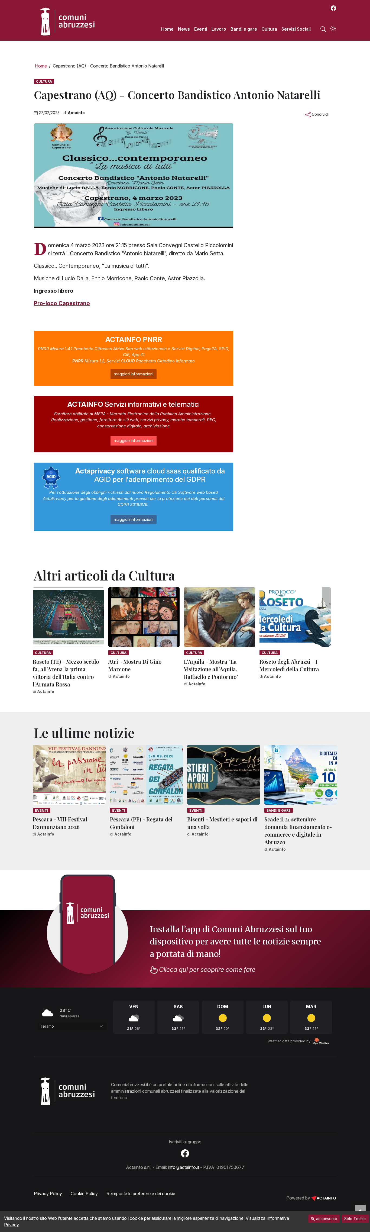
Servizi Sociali (296, 29)
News (184, 29)
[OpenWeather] (321, 1041)
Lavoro (219, 29)
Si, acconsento (324, 1218)
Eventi (200, 29)
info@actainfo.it (183, 1167)
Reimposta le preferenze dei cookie (140, 1193)
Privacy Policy (48, 1193)
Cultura (269, 29)
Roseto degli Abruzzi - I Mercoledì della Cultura (289, 665)
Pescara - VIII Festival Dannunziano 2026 (60, 822)
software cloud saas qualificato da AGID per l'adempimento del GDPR (150, 475)
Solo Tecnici (355, 1218)
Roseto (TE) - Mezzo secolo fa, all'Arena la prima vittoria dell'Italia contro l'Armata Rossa (66, 673)
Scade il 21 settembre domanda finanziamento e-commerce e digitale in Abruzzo (298, 830)
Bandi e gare (244, 29)
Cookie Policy (84, 1193)
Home (167, 29)
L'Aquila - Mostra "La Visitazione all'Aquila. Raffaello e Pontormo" (211, 669)
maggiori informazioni (133, 373)
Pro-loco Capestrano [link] (62, 303)
